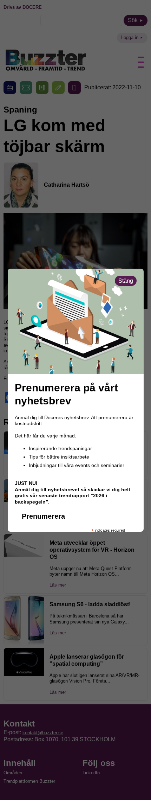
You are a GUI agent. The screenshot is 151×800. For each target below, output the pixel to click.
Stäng (125, 281)
